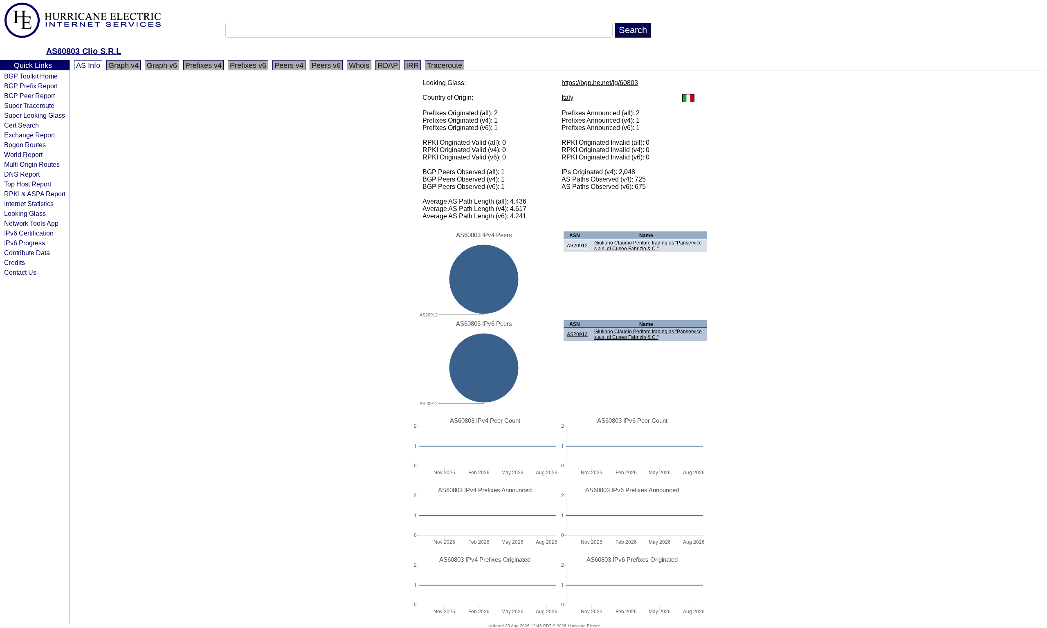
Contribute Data (27, 252)
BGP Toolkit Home (31, 76)
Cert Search (21, 125)
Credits (14, 262)
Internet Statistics (29, 203)
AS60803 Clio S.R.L (83, 51)
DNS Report (22, 174)
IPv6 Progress (24, 243)
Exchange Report (29, 135)
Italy (567, 97)
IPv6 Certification (29, 233)
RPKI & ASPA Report (34, 193)
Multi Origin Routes (32, 164)
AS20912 (577, 246)
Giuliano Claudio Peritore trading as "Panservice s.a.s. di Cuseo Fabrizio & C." (648, 245)
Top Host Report (27, 184)
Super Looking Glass (34, 115)
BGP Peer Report (29, 95)
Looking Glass (25, 213)
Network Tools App (31, 223)
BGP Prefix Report (31, 86)
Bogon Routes (25, 144)
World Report (23, 154)
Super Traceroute (29, 105)
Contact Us (20, 272)
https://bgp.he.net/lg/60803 (600, 82)
